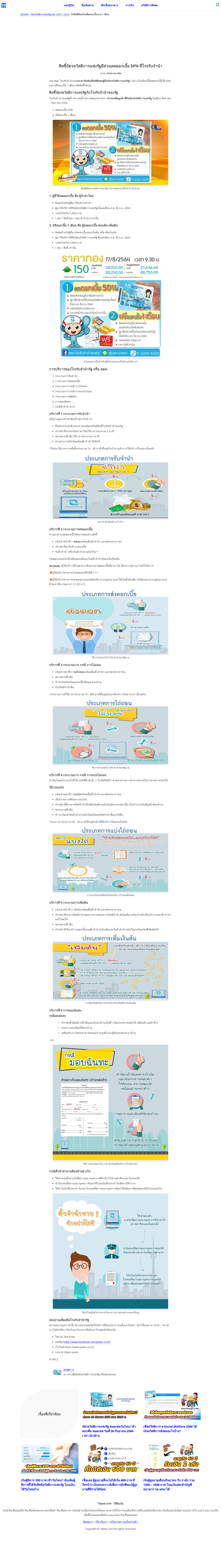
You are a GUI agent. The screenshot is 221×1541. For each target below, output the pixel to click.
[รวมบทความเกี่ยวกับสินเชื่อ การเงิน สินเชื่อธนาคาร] (217, 5)
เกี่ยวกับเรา (101, 1522)
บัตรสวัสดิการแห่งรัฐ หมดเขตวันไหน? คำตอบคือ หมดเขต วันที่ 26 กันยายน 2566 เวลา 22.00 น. (109, 1431)
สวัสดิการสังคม (149, 5)
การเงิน (130, 5)
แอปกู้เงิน (69, 5)
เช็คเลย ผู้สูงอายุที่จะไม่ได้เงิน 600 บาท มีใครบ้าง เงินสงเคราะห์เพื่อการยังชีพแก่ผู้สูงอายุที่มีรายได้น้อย (109, 1484)
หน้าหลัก (24, 14)
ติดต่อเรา (88, 1522)
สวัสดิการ (68, 1370)
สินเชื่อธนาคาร (109, 5)
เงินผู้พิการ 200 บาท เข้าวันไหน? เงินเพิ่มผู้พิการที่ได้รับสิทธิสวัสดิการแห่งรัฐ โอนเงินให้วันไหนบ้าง (48, 1484)
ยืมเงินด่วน (88, 5)
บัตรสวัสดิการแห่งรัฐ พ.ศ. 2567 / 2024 (50, 14)
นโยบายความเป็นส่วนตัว (124, 1522)
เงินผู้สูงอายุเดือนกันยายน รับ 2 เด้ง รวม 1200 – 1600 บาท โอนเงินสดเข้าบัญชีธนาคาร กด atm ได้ (169, 1484)
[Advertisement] (110, 39)
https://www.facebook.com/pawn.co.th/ (86, 1342)
